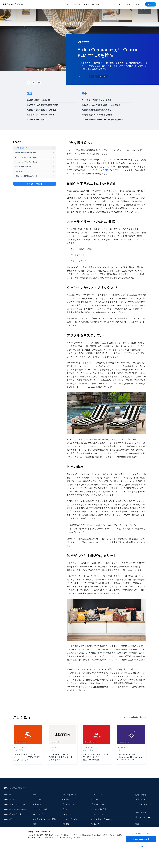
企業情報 (65, 799)
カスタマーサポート (143, 804)
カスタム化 (140, 846)
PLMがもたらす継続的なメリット (26, 176)
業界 (85, 4)
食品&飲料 (37, 804)
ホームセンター (39, 814)
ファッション (38, 799)
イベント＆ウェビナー (123, 4)
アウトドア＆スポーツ (41, 809)
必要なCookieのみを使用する (141, 833)
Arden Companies (75, 159)
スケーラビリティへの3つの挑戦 (26, 157)
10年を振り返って (21, 148)
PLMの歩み (18, 171)
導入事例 (95, 4)
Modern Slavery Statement (101, 819)
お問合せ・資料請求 (34, 184)
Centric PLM (101, 170)
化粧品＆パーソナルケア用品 (44, 819)
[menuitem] (17, 799)
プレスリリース (68, 804)
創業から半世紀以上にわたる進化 (26, 153)
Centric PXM (9, 819)
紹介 (137, 4)
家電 (35, 824)
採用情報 (65, 824)
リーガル (94, 799)
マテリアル (66, 814)
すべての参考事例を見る (133, 717)
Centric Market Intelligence (15, 809)
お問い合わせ (140, 799)
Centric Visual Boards (13, 814)
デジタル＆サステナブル (23, 167)
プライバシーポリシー (99, 804)
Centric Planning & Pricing (14, 804)
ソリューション (72, 4)
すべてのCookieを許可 (140, 839)
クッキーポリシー (98, 814)
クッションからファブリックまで (26, 162)
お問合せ (150, 4)
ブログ (64, 809)
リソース (106, 4)
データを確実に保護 (98, 809)
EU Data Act (95, 824)
